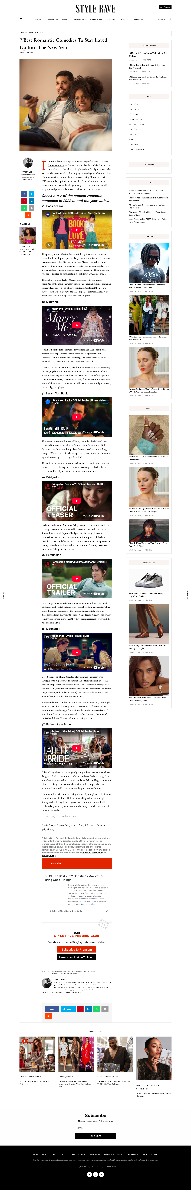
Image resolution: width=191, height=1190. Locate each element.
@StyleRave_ (48, 829)
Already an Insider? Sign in (76, 957)
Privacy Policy (48, 855)
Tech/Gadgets (142, 1089)
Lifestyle (32, 33)
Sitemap (154, 1155)
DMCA (144, 1155)
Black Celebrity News (136, 124)
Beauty (100, 1077)
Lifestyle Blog (133, 114)
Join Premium (165, 7)
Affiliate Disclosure (113, 1155)
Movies (31, 1077)
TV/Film (40, 33)
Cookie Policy (132, 1155)
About (45, 1155)
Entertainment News (136, 119)
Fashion (61, 1077)
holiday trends (89, 971)
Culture (23, 33)
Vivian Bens (28, 171)
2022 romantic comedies (61, 971)
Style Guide (71, 1077)
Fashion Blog (133, 104)
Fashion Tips (133, 129)
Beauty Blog (133, 139)
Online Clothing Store (136, 149)
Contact (64, 1155)
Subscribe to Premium (76, 949)
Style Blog (132, 134)
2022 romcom (76, 971)
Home (35, 1155)
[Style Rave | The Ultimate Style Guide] (95, 8)
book (44, 610)
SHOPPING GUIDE (111, 1077)
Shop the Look (134, 109)
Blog (53, 1155)
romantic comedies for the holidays (65, 973)
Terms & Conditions (92, 852)
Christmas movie (56, 165)
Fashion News (133, 144)
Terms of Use (94, 1155)
